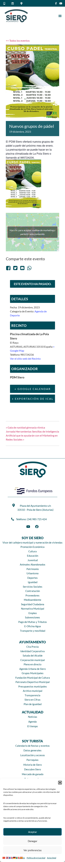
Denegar (32, 841)
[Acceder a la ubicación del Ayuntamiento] (21, 3)
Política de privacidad (36, 858)
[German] (14, 857)
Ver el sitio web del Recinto (25, 358)
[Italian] (18, 857)
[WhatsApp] (29, 268)
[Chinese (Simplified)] (4, 857)
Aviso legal (51, 858)
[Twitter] (15, 268)
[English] (8, 857)
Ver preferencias (33, 850)
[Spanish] (22, 857)
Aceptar (32, 831)
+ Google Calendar (32, 388)
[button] (60, 782)
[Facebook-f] (56, 3)
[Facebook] (9, 268)
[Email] (22, 268)
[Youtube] (60, 3)
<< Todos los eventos (18, 40)
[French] (11, 857)
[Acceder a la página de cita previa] (13, 3)
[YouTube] (28, 526)
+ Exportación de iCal (32, 398)
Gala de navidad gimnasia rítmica (25, 427)
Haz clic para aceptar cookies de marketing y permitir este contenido (32, 232)
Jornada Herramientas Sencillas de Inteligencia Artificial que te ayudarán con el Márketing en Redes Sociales (32, 435)
